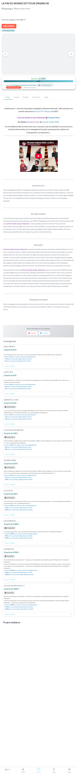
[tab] (7, 97)
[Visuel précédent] (5, 54)
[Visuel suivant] (71, 54)
